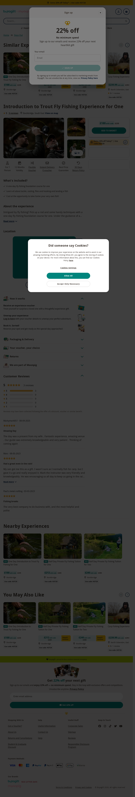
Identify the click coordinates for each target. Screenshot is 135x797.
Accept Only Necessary (68, 284)
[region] (68, 265)
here (71, 260)
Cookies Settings (68, 268)
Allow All (68, 275)
